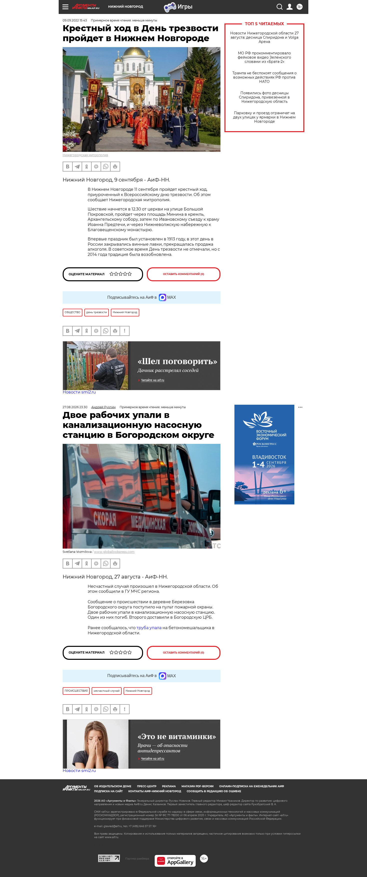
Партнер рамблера (137, 858)
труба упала (150, 627)
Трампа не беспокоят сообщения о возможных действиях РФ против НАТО (264, 77)
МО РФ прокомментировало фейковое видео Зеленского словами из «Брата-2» (264, 57)
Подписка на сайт (108, 791)
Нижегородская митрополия (85, 155)
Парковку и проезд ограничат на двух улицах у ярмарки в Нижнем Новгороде (264, 117)
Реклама (169, 786)
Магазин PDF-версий (197, 786)
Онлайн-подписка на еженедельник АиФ (251, 786)
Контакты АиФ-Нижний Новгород (154, 791)
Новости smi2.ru (79, 392)
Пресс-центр (146, 786)
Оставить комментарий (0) (183, 274)
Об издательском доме (112, 786)
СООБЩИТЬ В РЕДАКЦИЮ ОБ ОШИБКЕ (214, 791)
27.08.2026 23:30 (75, 407)
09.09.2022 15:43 (75, 20)
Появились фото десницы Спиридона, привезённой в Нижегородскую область (264, 97)
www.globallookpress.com (114, 552)
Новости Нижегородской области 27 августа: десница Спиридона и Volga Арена (264, 37)
